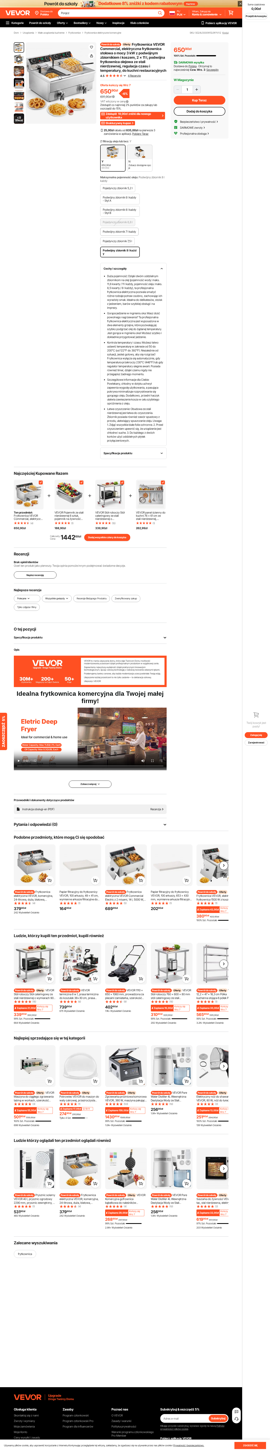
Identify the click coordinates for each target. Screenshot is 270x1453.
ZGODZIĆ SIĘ (250, 1445)
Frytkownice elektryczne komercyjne (103, 32)
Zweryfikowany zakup (126, 598)
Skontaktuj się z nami (26, 1415)
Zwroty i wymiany (24, 1421)
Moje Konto (20, 1432)
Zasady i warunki (121, 1421)
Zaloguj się (256, 735)
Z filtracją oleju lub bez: (114, 141)
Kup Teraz (199, 100)
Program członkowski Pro (78, 1421)
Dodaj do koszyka (199, 111)
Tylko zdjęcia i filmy (26, 607)
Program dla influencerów (78, 1426)
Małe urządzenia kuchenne (51, 32)
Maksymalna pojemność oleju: (119, 177)
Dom (16, 32)
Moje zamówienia (24, 1426)
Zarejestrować (256, 742)
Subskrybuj (218, 1418)
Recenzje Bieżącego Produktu (92, 598)
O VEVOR (117, 1415)
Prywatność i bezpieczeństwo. (188, 1445)
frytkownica (25, 1254)
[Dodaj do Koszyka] (49, 880)
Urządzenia (28, 32)
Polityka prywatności (123, 1426)
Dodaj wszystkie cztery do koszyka (107, 537)
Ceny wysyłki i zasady (27, 1437)
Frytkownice (74, 32)
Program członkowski (76, 1415)
